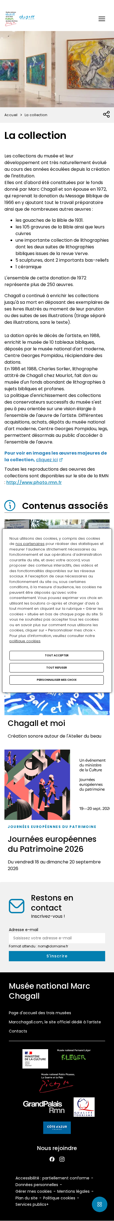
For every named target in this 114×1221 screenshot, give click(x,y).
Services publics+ (32, 1204)
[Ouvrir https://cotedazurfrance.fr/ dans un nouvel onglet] (57, 1128)
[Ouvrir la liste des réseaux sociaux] (106, 114)
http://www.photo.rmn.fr (34, 482)
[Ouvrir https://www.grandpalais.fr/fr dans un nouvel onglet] (44, 1108)
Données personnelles (36, 1184)
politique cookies (24, 641)
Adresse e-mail (23, 929)
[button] (102, 19)
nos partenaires (30, 543)
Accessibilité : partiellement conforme (52, 1178)
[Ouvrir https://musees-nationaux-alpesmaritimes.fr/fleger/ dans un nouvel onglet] (74, 1059)
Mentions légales (73, 1191)
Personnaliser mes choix (57, 680)
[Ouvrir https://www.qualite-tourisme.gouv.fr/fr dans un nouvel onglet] (84, 1108)
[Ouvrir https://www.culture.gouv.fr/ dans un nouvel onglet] (35, 1059)
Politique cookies (59, 1198)
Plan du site (26, 1198)
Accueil (11, 115)
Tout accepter (57, 655)
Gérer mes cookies (33, 1191)
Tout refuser (56, 668)
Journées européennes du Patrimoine (52, 826)
